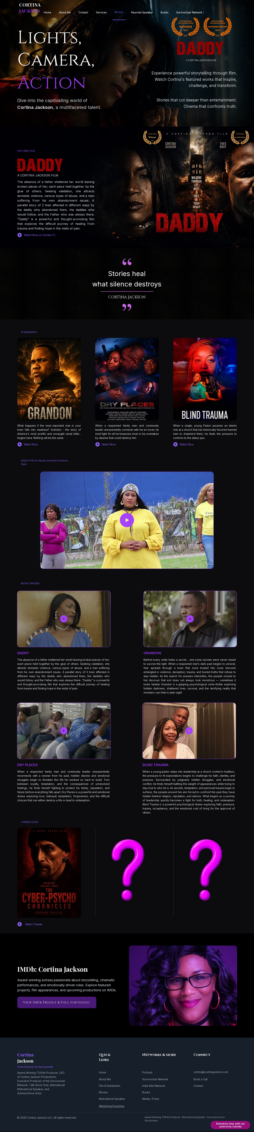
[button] (208, 564)
